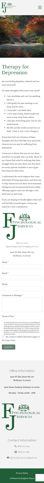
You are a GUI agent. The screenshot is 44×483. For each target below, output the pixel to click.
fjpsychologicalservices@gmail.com (22, 246)
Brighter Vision (27, 478)
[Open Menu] (40, 7)
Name (5, 262)
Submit (9, 347)
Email (5, 273)
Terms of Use (8, 316)
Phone (5, 284)
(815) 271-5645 (22, 242)
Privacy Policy (22, 473)
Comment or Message (12, 295)
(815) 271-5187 (23, 451)
